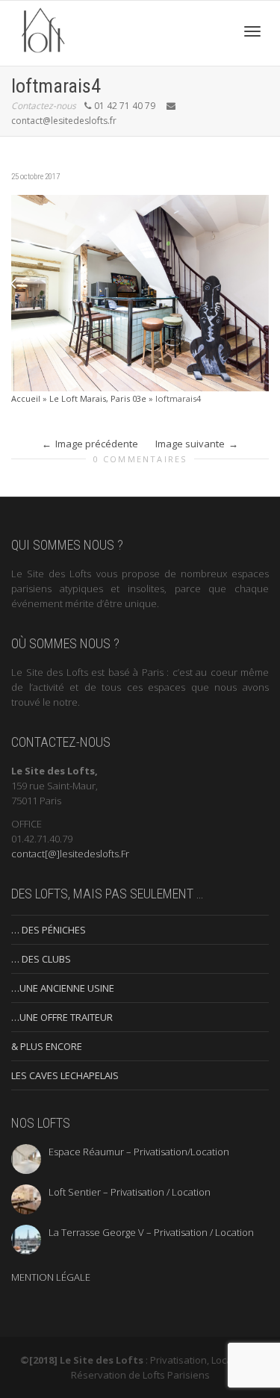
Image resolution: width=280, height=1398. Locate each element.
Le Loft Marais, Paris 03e (97, 398)
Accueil (25, 398)
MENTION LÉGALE (50, 1277)
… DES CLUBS (41, 959)
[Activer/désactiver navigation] (252, 31)
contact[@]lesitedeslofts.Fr (70, 853)
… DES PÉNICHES (48, 929)
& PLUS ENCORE (46, 1046)
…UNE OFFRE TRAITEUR (62, 1017)
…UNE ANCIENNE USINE (62, 988)
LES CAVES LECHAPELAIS (65, 1075)
